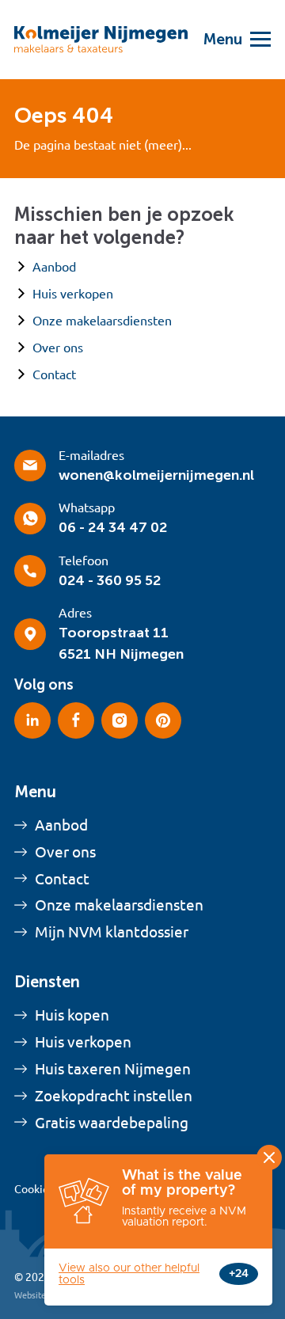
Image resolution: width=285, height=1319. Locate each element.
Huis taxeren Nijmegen (113, 1069)
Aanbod (54, 267)
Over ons (57, 347)
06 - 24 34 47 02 (113, 527)
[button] (229, 39)
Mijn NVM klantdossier (111, 932)
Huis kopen (72, 1015)
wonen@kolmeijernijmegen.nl (156, 475)
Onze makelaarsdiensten (102, 321)
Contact (54, 374)
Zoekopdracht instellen (113, 1095)
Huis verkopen (72, 294)
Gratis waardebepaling (111, 1122)
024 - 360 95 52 (110, 580)
